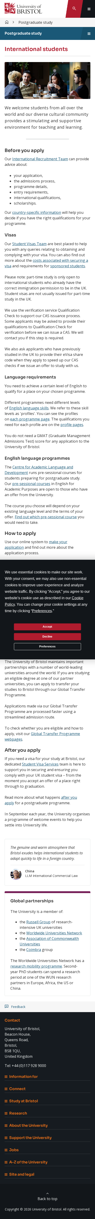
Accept (47, 626)
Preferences (47, 646)
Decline (47, 636)
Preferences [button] (42, 611)
